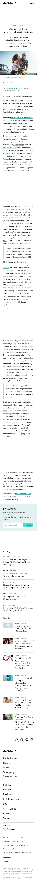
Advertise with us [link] (10, 849)
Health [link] (7, 763)
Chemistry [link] (12, 372)
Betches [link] (22, 142)
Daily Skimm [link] (10, 758)
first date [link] (27, 100)
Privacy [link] (20, 841)
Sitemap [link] (6, 861)
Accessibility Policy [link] (10, 845)
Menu (32, 3)
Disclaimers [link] (23, 845)
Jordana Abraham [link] (10, 147)
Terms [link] (13, 841)
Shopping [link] (9, 772)
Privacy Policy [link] (7, 878)
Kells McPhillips (16, 88)
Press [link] (28, 838)
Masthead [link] (16, 838)
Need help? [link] (7, 857)
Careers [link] (6, 841)
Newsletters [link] (10, 776)
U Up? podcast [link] (18, 145)
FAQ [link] (22, 838)
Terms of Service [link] (18, 878)
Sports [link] (7, 767)
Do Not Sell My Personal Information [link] (17, 852)
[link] (9, 3)
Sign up (28, 525)
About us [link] (6, 838)
